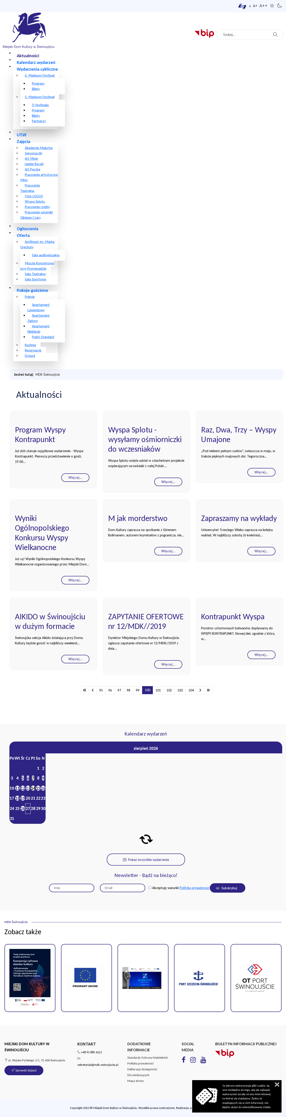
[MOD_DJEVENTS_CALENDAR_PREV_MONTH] (144, 831)
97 (119, 690)
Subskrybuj (229, 888)
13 (28, 788)
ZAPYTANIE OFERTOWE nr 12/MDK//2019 (146, 621)
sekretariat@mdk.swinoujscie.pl (97, 1065)
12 (23, 788)
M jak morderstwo (138, 518)
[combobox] (249, 35)
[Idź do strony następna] (200, 690)
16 (43, 788)
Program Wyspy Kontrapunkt (40, 434)
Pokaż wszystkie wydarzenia (148, 860)
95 (101, 690)
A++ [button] (263, 5)
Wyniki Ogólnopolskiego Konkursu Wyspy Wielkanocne (42, 533)
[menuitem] (28, 55)
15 (38, 788)
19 (23, 798)
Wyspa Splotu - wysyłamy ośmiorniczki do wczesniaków (145, 439)
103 (180, 690)
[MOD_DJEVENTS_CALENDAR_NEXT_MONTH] (147, 831)
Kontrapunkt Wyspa (233, 617)
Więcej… (75, 477)
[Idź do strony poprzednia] (93, 690)
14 (33, 788)
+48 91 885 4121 (91, 1052)
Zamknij (277, 1084)
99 (137, 690)
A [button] (250, 6)
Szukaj (276, 33)
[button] (86, 978)
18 (17, 798)
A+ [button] (255, 5)
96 (110, 690)
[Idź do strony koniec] (208, 690)
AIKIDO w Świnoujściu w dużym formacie (50, 621)
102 (169, 690)
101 (158, 690)
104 (191, 690)
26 (23, 808)
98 (128, 690)
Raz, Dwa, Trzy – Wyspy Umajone (238, 434)
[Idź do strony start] (84, 690)
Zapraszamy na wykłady (239, 518)
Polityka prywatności (194, 888)
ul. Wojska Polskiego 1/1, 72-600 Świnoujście (36, 1060)
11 (17, 788)
